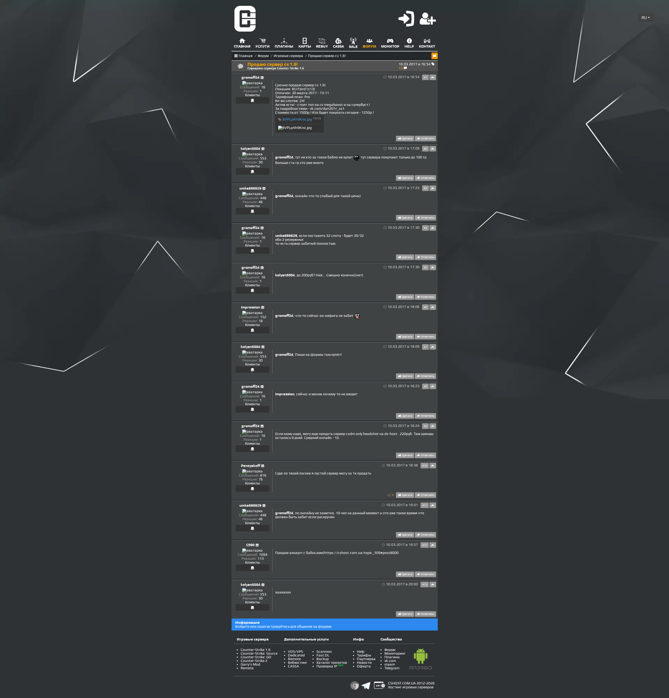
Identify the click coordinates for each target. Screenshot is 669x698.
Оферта (364, 666)
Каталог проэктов (331, 663)
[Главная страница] (245, 18)
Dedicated (296, 655)
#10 (424, 465)
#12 (424, 545)
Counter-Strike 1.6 (255, 650)
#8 (425, 386)
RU (645, 17)
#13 (424, 584)
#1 (425, 77)
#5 (425, 267)
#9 (425, 426)
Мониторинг (395, 653)
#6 (425, 307)
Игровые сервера (288, 56)
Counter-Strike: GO (256, 657)
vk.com (390, 661)
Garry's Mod (250, 664)
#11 (424, 505)
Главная (246, 56)
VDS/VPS (295, 652)
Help (360, 652)
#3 (425, 188)
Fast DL (322, 655)
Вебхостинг (297, 663)
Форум (263, 56)
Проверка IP (326, 666)
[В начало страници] (432, 77)
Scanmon (324, 652)
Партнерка (366, 659)
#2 (425, 148)
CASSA (293, 666)
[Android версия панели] (420, 660)
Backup (322, 659)
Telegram (391, 668)
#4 (425, 228)
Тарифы (364, 655)
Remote (247, 668)
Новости (364, 663)
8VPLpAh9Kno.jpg (297, 119)
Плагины (392, 657)
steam (389, 664)
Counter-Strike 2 (254, 661)
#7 (425, 346)
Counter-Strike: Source (259, 653)
